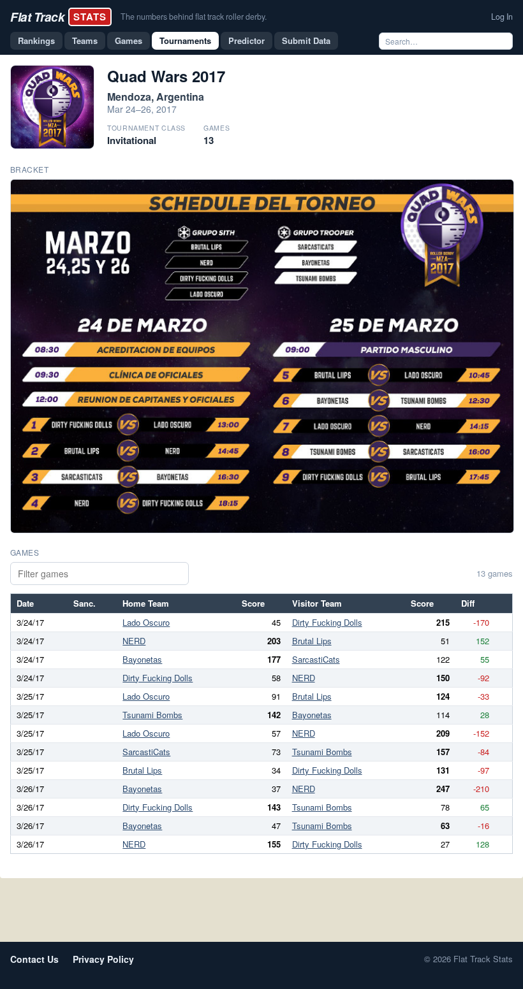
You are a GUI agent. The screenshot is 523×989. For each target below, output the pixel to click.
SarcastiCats (316, 659)
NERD (133, 641)
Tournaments (185, 40)
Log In (502, 16)
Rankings (36, 40)
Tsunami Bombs (152, 715)
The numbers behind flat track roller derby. (194, 16)
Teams (85, 40)
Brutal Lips (312, 641)
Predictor (246, 40)
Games (128, 40)
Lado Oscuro (146, 622)
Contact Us (34, 959)
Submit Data (306, 40)
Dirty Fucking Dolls (327, 622)
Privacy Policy (103, 959)
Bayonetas (142, 659)
